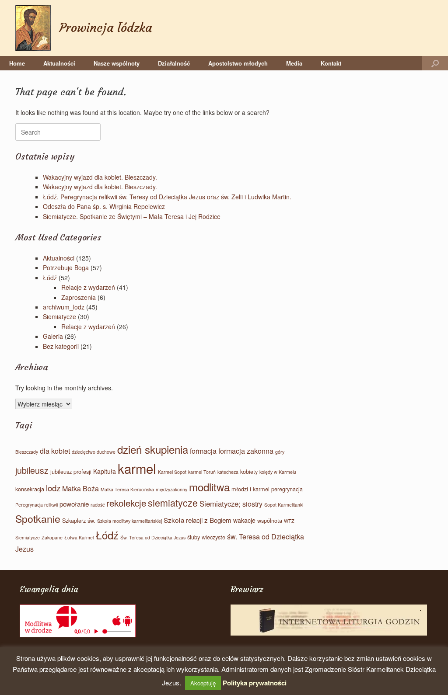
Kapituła (104, 471)
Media (294, 63)
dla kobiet (55, 451)
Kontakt (331, 63)
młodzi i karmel (250, 489)
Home (17, 63)
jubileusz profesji (70, 471)
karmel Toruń (202, 472)
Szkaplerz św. (78, 520)
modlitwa (209, 486)
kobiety (249, 471)
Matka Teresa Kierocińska (127, 489)
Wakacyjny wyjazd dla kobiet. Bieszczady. (100, 177)
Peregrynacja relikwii (36, 504)
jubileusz (32, 470)
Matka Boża (80, 488)
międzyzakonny (171, 489)
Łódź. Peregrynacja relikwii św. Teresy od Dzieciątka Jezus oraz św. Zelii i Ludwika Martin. (167, 196)
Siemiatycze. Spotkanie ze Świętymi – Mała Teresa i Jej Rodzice (131, 216)
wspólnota (269, 520)
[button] (435, 63)
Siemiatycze (59, 316)
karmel (137, 468)
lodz (53, 487)
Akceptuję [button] (203, 683)
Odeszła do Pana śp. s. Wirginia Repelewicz (104, 206)
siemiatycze (173, 502)
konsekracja (29, 489)
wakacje (244, 520)
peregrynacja (287, 489)
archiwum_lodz (63, 306)
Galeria (53, 336)
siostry (252, 504)
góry (279, 451)
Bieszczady (26, 451)
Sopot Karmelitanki (283, 504)
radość (98, 504)
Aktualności (59, 63)
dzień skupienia (152, 449)
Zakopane (52, 537)
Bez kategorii (61, 346)
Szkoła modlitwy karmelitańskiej (129, 521)
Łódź (50, 277)
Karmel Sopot (172, 472)
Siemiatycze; (220, 503)
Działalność (174, 63)
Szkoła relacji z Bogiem (197, 520)
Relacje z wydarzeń (88, 287)
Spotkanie (37, 518)
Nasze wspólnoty (117, 63)
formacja (203, 451)
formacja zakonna (245, 451)
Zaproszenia (78, 297)
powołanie (74, 503)
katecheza (227, 472)
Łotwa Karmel (79, 537)
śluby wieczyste (206, 537)
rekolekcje (126, 502)
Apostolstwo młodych (238, 63)
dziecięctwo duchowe (94, 451)
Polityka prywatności (255, 683)
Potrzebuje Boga (66, 267)
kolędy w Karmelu (277, 472)
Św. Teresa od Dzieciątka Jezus (153, 537)
